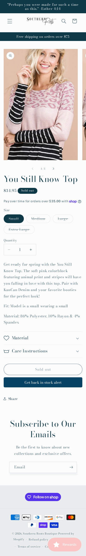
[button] (9, 21)
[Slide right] (53, 169)
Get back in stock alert (43, 382)
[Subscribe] (71, 467)
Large (65, 219)
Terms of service (29, 547)
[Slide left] (33, 169)
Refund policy (38, 539)
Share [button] (13, 398)
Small (16, 219)
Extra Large (22, 230)
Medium (40, 219)
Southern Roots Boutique (40, 534)
